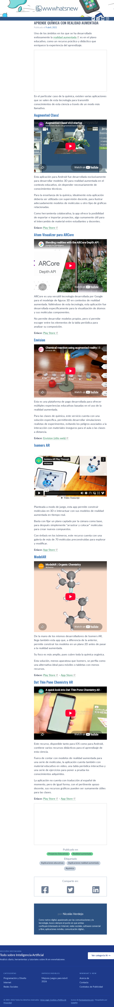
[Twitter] (93, 19)
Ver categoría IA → (101, 955)
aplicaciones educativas (53, 863)
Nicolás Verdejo (73, 914)
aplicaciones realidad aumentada (84, 863)
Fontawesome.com (86, 1000)
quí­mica (70, 869)
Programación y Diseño (15, 978)
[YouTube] (102, 19)
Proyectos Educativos (58, 854)
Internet (7, 982)
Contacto (84, 982)
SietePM (74, 1003)
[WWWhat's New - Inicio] (57, 8)
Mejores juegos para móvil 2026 (55, 980)
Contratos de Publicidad (91, 987)
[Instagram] (107, 19)
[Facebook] (98, 19)
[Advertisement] (70, 70)
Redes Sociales (11, 987)
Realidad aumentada (82, 854)
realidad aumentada (64, 37)
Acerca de (84, 978)
